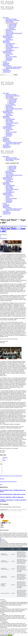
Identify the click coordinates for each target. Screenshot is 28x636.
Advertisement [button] (3, 620)
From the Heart (22, 226)
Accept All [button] (10, 635)
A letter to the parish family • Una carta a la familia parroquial (11, 475)
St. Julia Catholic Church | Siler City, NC (9, 226)
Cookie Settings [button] (3, 635)
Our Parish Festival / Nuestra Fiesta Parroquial (8, 481)
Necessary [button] (2, 539)
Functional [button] (2, 599)
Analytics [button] (2, 612)
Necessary (4, 541)
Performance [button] (3, 606)
